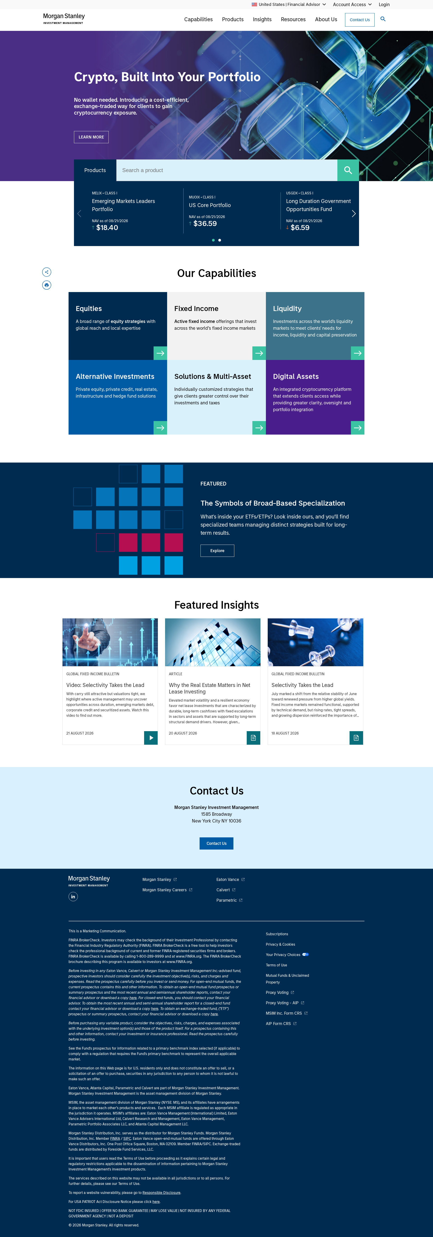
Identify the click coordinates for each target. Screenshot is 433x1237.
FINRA (115, 1138)
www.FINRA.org (179, 962)
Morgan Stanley (157, 879)
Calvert (223, 889)
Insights (262, 19)
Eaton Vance (227, 879)
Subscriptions (277, 934)
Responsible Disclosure (161, 1193)
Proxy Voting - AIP (282, 1002)
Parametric (226, 900)
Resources (293, 19)
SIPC (127, 1138)
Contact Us (360, 20)
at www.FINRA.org (186, 956)
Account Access (349, 4)
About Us (326, 19)
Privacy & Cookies (280, 944)
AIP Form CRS (278, 1023)
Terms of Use (276, 965)
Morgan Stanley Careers (165, 889)
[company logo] (64, 19)
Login (384, 4)
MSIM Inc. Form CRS (284, 1013)
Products (233, 19)
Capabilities (198, 19)
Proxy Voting (277, 992)
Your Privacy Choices (284, 955)
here (133, 998)
